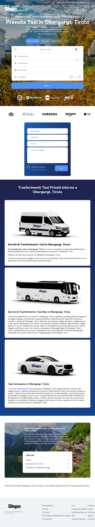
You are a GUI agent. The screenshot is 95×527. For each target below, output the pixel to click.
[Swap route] (77, 60)
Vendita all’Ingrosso (79, 512)
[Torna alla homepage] (11, 9)
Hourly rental (56, 41)
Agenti (90, 516)
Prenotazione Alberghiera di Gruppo (56, 516)
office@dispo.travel (83, 3)
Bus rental (45, 41)
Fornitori (91, 519)
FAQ (73, 516)
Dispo (41, 486)
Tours (66, 41)
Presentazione (48, 506)
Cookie (90, 509)
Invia (61, 168)
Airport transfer (33, 41)
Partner (45, 509)
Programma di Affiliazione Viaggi (38, 468)
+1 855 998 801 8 (62, 3)
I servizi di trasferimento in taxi (20, 389)
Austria (28, 460)
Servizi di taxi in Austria (34, 464)
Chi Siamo (46, 512)
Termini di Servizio (78, 519)
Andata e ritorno (46, 49)
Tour (73, 506)
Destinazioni (47, 519)
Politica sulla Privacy (38, 169)
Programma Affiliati (79, 509)
